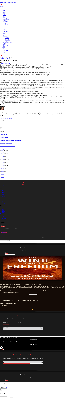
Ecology (4, 17)
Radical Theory (7, 37)
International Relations (6, 19)
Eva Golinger (4, 62)
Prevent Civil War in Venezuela (4, 137)
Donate (1, 5)
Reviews (4, 14)
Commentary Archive (5, 45)
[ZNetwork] (1, 56)
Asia (3, 27)
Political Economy (7, 38)
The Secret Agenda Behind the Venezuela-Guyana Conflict (7, 146)
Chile (4, 28)
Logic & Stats (6, 41)
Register (12, 397)
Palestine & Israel (5, 30)
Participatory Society (7, 22)
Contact (4, 52)
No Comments (16, 62)
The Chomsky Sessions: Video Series (7, 42)
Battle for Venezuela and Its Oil (4, 134)
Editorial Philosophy (5, 50)
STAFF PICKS (3, 47)
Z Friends (4, 49)
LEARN (3, 35)
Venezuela (4, 33)
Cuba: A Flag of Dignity (3, 149)
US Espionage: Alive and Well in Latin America (6, 143)
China (4, 29)
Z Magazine (3, 57)
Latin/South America (5, 31)
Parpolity (6, 23)
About (1, 213)
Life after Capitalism (7, 24)
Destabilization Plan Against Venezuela (5, 172)
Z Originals (4, 15)
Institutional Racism (7, 40)
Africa (4, 26)
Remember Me (3, 391)
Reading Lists (5, 43)
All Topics (4, 25)
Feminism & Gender (5, 18)
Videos (4, 10)
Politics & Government (6, 20)
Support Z (4, 51)
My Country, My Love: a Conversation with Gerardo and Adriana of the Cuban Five (11, 140)
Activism (4, 16)
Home (1, 57)
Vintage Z (4, 46)
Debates (4, 13)
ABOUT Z (3, 48)
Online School (5, 36)
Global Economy (7, 39)
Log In (1, 390)
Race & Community (5, 21)
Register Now (5, 387)
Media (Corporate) (8, 58)
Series (4, 12)
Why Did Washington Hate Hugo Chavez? (5, 175)
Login (6, 394)
